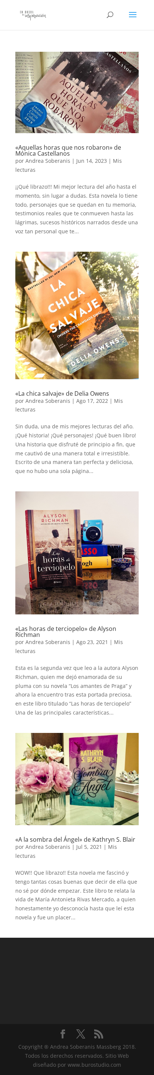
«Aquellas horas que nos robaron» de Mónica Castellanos (68, 150)
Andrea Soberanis (47, 160)
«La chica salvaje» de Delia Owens (62, 393)
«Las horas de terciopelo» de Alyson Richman (65, 632)
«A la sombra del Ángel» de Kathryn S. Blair (75, 839)
